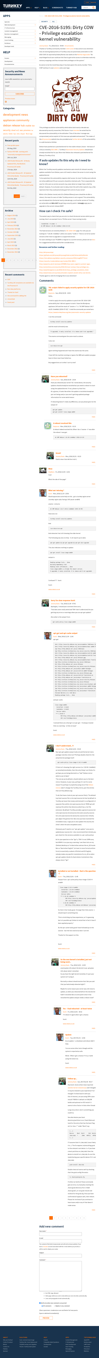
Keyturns (51, 293)
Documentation (9, 64)
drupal (22, 134)
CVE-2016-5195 (71, 231)
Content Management (71, 1340)
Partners (5, 1349)
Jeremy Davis (43, 46)
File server (87, 1349)
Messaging (8, 37)
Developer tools (9, 46)
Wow (50, 469)
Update (68, 1035)
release (16, 125)
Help (36, 7)
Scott (50, 494)
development (11, 115)
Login (87, 2)
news (24, 115)
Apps (27, 7)
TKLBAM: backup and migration (28, 1344)
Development (9, 61)
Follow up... (72, 1079)
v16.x (18, 134)
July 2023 (10, 239)
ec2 (17, 130)
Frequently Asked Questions (51, 1342)
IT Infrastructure (10, 28)
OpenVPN (86, 1340)
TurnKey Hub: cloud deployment (28, 1342)
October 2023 (11, 232)
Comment (42, 1260)
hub (23, 125)
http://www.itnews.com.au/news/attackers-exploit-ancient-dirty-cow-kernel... (65, 273)
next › (23, 196)
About (5, 1337)
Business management (11, 34)
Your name (42, 1231)
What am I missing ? (56, 490)
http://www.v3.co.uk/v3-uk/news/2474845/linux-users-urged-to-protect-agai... (65, 264)
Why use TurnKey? (8, 1340)
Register (93, 2)
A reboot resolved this (62, 423)
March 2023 (11, 245)
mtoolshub (11, 299)
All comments (47, 1306)
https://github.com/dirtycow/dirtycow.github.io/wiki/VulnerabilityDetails (63, 255)
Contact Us (6, 1346)
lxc (32, 130)
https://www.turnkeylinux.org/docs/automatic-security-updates (69, 312)
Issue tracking (9, 40)
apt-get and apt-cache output (65, 633)
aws (21, 130)
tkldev (11, 134)
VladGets (51, 472)
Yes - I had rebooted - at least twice (77, 1009)
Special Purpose (70, 1351)
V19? (8, 279)
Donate (46, 1346)
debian (7, 125)
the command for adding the (16, 296)
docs (93, 240)
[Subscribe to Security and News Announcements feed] (6, 101)
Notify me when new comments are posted (54, 1303)
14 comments (69, 46)
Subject (41, 1252)
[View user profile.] (43, 290)
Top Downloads (90, 1337)
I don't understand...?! (65, 746)
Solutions (23, 1337)
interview (76, 130)
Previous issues (10, 98)
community (22, 120)
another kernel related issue (77, 1088)
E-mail (41, 1238)
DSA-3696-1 (55, 150)
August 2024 (11, 215)
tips (14, 134)
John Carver (70, 49)
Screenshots (57, 7)
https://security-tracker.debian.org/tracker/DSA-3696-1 (57, 261)
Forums (7, 58)
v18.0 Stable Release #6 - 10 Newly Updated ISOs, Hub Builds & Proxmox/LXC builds (18, 164)
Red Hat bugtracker (83, 54)
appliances (9, 120)
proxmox (27, 130)
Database (7, 43)
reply (93, 370)
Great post (11, 302)
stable (28, 125)
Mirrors (5, 1344)
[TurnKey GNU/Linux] (12, 8)
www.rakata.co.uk (54, 589)
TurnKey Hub (71, 7)
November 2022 (12, 252)
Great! (58, 453)
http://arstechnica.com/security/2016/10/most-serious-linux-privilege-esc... (64, 267)
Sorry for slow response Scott (63, 600)
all (53, 21)
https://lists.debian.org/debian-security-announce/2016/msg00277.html (63, 258)
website (56, 68)
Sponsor (5, 1351)
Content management (11, 31)
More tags (29, 134)
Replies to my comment (63, 1306)
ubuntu (5, 134)
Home (41, 16)
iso (33, 125)
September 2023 (12, 235)
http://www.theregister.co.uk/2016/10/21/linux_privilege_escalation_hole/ (64, 270)
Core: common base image (26, 1340)
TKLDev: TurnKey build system (27, 1346)
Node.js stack (87, 1342)
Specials (7, 22)
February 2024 (12, 225)
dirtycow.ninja (46, 139)
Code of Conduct (8, 1342)
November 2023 (12, 229)
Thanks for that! (12, 292)
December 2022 (12, 249)
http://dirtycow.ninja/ (46, 252)
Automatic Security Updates (75, 150)
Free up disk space (13, 145)
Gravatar (45, 1246)
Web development (10, 25)
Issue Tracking (69, 1346)
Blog (44, 7)
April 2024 (10, 222)
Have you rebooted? (59, 376)
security (44, 21)
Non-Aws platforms (13, 289)
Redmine (86, 1351)
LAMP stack (87, 1344)
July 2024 (10, 219)
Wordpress (87, 1346)
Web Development (71, 1344)
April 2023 (10, 242)
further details (77, 139)
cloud (13, 130)
